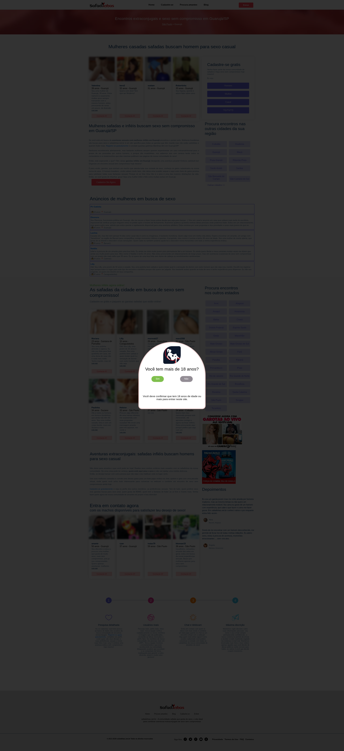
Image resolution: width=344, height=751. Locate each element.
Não (186, 379)
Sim (158, 379)
